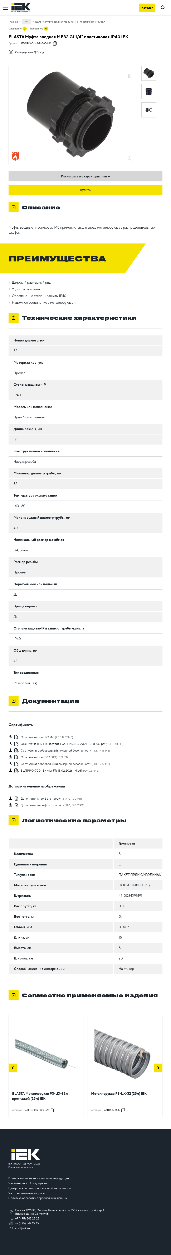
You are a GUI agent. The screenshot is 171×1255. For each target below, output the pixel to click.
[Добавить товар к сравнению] (130, 76)
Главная (13, 21)
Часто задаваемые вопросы (26, 1193)
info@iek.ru (22, 1228)
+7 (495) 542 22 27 (27, 1223)
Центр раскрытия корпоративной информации (39, 1188)
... (26, 21)
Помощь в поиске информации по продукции (38, 1178)
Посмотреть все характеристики (84, 176)
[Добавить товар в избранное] (130, 71)
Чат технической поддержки (27, 1183)
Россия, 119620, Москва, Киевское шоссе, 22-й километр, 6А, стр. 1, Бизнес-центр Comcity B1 (60, 1211)
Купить (85, 189)
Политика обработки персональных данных (37, 1198)
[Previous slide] (13, 1068)
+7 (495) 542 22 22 (27, 1218)
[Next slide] (158, 1068)
